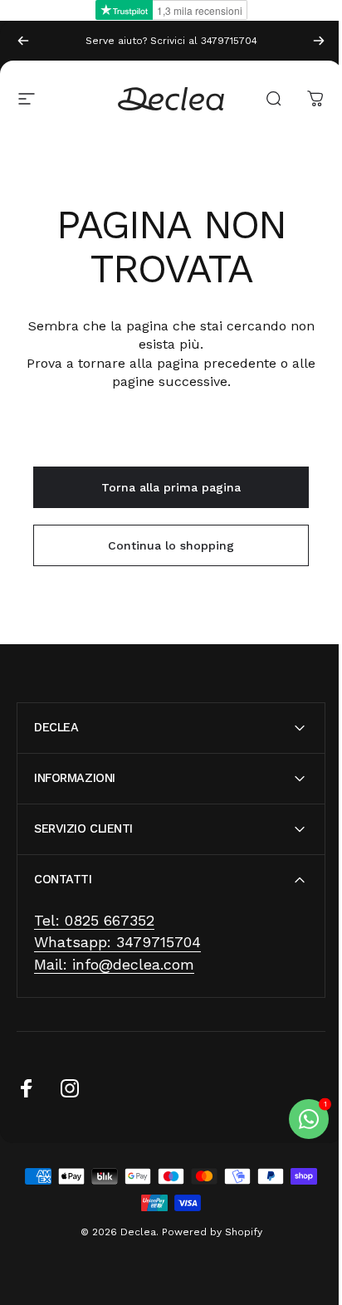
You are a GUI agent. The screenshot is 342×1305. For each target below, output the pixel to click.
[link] (94, 921)
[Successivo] (318, 41)
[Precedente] (23, 41)
